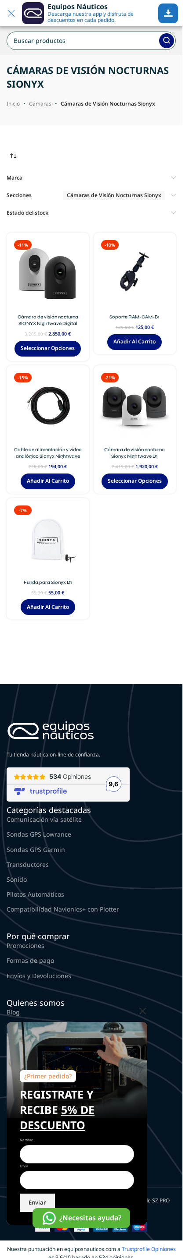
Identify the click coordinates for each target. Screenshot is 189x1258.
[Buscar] (166, 40)
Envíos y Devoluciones (39, 976)
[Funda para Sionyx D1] (48, 539)
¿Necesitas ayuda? (90, 1218)
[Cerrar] (143, 1011)
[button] (134, 342)
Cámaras (40, 103)
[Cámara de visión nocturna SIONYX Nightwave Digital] (48, 274)
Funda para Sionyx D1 (48, 582)
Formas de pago (30, 960)
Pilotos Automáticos (35, 894)
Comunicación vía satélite (44, 819)
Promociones (25, 945)
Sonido (17, 879)
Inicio (13, 103)
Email (24, 1166)
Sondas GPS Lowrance (39, 834)
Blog (13, 1012)
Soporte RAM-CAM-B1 (134, 317)
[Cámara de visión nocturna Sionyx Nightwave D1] (135, 406)
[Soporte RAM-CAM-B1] (135, 274)
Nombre (26, 1140)
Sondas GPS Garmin (36, 849)
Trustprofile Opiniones (149, 1249)
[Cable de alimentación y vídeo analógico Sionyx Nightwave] (48, 406)
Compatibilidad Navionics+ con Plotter (63, 909)
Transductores (28, 864)
